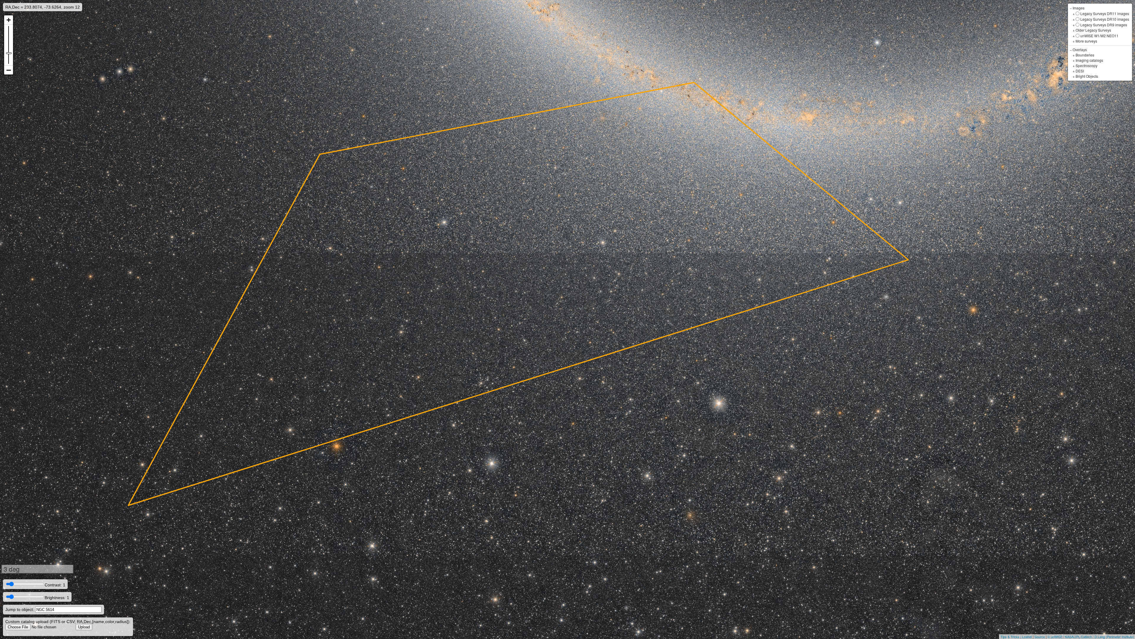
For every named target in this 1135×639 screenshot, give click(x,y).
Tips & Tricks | (1011, 636)
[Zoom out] (8, 70)
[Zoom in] (8, 20)
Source (1040, 636)
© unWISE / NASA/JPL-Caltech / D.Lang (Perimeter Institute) (1091, 636)
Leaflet (1027, 636)
